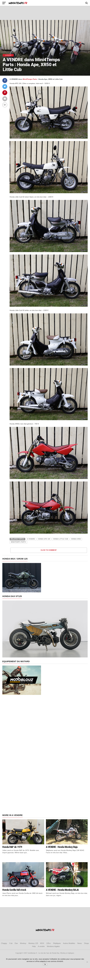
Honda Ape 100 (44, 539)
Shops (86, 943)
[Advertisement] (45, 13)
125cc (48, 943)
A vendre (31, 539)
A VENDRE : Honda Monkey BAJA (62, 889)
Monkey (23, 943)
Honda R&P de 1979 (12, 846)
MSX (42, 943)
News (79, 943)
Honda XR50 (76, 539)
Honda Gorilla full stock (14, 889)
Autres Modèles (69, 943)
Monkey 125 (33, 943)
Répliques (57, 943)
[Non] (87, 962)
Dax (16, 943)
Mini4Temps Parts (30, 79)
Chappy (4, 943)
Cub (10, 943)
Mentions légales (53, 946)
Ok (45, 964)
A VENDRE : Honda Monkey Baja (62, 846)
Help (34, 946)
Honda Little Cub (60, 539)
